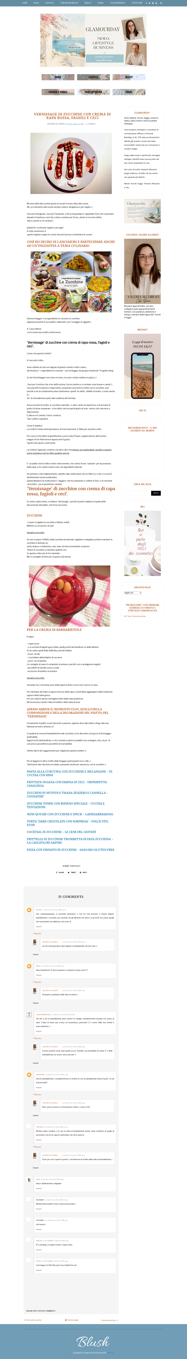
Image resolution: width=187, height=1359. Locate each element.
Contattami (137, 3)
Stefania (40, 1127)
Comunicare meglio (69, 3)
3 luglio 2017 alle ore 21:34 (56, 1075)
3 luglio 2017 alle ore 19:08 (63, 1015)
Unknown (40, 1075)
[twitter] (149, 3)
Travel (101, 3)
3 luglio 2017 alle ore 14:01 (53, 966)
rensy (38, 966)
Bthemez (110, 1353)
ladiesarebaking (43, 1015)
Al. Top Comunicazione (135, 616)
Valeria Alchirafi (50, 942)
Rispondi (38, 926)
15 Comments (90, 124)
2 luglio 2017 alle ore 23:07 (54, 910)
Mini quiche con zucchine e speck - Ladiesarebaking (70, 814)
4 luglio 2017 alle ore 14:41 (73, 1047)
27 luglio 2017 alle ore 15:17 (56, 1220)
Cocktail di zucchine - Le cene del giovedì (61, 832)
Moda (36, 3)
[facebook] (146, 3)
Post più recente (34, 1320)
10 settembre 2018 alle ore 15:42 (55, 1261)
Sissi (38, 1179)
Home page (72, 1320)
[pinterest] (156, 3)
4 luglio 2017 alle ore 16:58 (52, 1179)
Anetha (39, 1241)
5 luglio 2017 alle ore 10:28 (56, 1200)
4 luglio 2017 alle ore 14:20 (73, 942)
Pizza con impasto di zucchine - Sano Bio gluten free (70, 850)
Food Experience (117, 3)
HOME (24, 3)
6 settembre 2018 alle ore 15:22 (56, 1241)
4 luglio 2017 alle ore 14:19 (73, 990)
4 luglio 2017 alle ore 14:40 (73, 1103)
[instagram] (153, 3)
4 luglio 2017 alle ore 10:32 (56, 1127)
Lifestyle (49, 3)
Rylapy (39, 910)
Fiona (38, 1261)
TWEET (73, 872)
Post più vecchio (108, 1320)
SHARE (61, 872)
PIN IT (84, 872)
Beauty (88, 3)
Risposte (37, 934)
